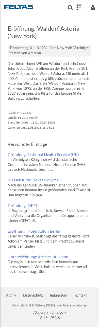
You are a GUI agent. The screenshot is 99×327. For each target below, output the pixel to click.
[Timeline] (79, 7)
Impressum (58, 295)
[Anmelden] (92, 7)
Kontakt (80, 295)
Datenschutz (33, 295)
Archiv (11, 295)
